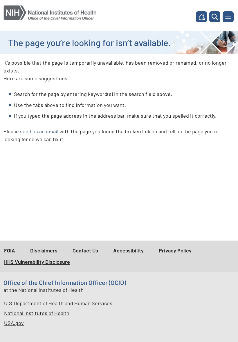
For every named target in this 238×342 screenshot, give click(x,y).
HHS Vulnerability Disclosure (37, 262)
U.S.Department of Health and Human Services (58, 303)
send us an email (39, 131)
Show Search (217, 17)
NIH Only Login (203, 17)
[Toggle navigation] (228, 16)
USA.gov (14, 323)
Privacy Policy (175, 250)
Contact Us (85, 250)
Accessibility (128, 250)
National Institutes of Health (36, 313)
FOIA (9, 250)
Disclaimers (43, 250)
